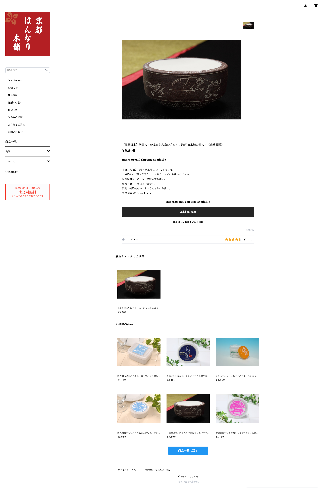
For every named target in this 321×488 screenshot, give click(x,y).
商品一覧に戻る (188, 450)
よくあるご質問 (15, 124)
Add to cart (188, 212)
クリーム (10, 161)
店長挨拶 (11, 95)
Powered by (184, 482)
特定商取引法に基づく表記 (158, 470)
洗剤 (7, 151)
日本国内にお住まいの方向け (188, 221)
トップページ (14, 80)
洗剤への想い (14, 102)
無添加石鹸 (11, 171)
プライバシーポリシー (128, 470)
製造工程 (11, 109)
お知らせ (11, 87)
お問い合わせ (14, 131)
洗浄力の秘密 (14, 117)
